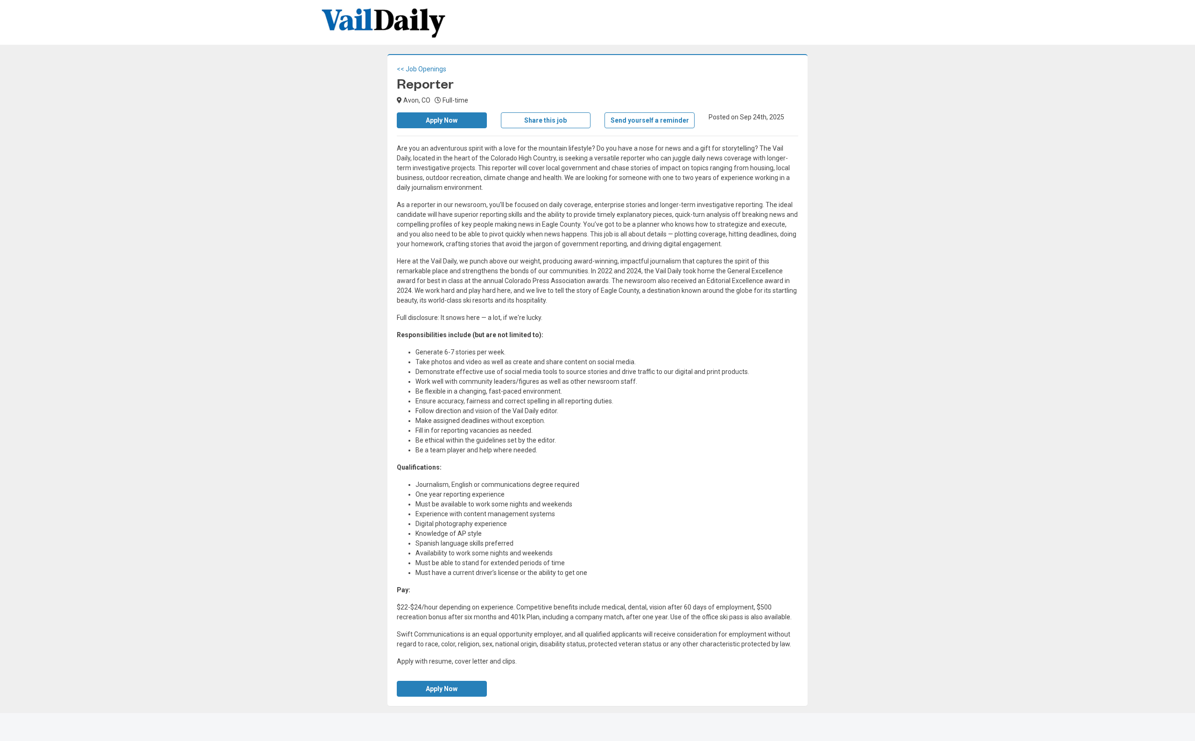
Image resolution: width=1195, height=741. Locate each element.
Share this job (545, 120)
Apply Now (441, 120)
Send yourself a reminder (650, 120)
